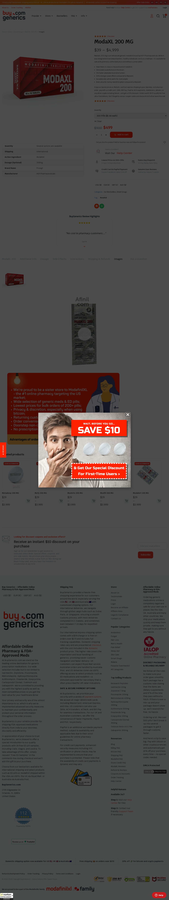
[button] (6, 896)
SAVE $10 (99, 430)
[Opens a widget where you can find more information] (159, 895)
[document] (84, 450)
